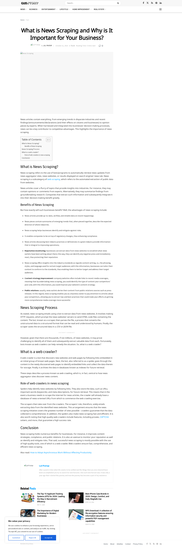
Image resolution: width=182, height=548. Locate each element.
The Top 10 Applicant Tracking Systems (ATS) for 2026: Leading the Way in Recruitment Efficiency (51, 497)
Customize (16, 538)
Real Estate (99, 9)
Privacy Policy (138, 544)
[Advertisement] (140, 37)
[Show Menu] (160, 9)
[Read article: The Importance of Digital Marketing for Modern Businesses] (27, 514)
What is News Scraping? (30, 143)
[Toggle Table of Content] (47, 140)
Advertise (120, 544)
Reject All (32, 538)
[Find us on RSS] (152, 3)
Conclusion (26, 158)
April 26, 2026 (89, 502)
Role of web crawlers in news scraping (37, 155)
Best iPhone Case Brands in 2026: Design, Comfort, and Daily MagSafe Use (97, 496)
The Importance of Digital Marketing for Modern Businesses (48, 513)
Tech (27, 20)
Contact (128, 544)
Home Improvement (81, 9)
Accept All (48, 538)
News (22, 9)
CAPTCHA (104, 417)
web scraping (53, 179)
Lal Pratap (47, 46)
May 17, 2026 (41, 505)
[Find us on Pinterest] (156, 3)
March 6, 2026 (89, 524)
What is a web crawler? (30, 152)
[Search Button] (118, 3)
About (112, 544)
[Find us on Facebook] (143, 3)
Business (33, 9)
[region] (32, 530)
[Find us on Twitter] (147, 2)
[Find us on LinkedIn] (161, 3)
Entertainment (48, 9)
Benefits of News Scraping (33, 146)
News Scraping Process (30, 149)
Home (22, 20)
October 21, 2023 (62, 46)
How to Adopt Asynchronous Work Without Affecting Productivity (60, 452)
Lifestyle (64, 9)
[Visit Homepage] (29, 3)
